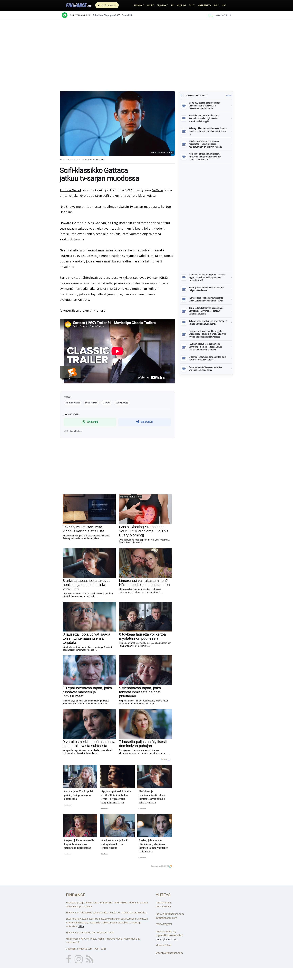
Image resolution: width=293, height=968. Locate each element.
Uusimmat (138, 5)
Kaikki (228, 95)
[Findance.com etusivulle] (78, 5)
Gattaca (157, 190)
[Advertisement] (206, 217)
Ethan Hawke (91, 402)
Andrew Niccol (70, 190)
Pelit (192, 5)
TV (172, 5)
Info (216, 5)
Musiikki (181, 5)
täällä (81, 926)
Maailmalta (204, 5)
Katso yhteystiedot (166, 939)
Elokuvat (162, 5)
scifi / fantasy (122, 402)
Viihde (150, 5)
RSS (224, 5)
